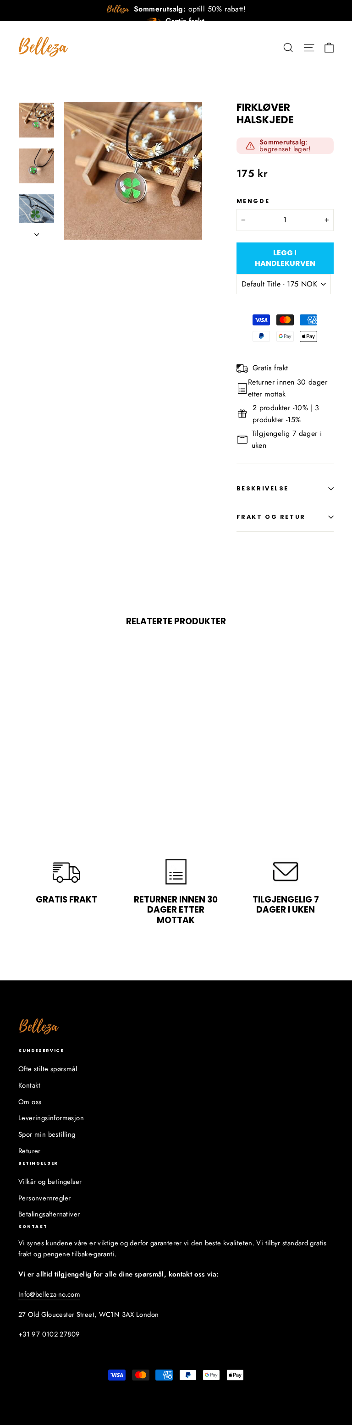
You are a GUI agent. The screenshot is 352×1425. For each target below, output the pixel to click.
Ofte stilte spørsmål (47, 1069)
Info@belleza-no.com (49, 1294)
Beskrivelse (262, 488)
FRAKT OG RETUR (271, 517)
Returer (29, 1151)
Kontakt (29, 1085)
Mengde (253, 201)
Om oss (29, 1102)
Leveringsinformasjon (51, 1118)
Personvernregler (44, 1198)
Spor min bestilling (47, 1134)
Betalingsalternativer (49, 1214)
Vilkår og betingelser (50, 1182)
